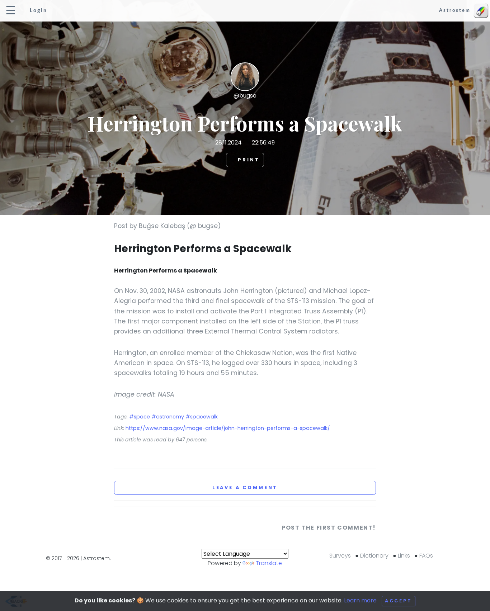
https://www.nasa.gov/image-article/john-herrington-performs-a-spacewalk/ (228, 428)
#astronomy (168, 416)
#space (140, 416)
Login (37, 10)
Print (247, 160)
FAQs (426, 555)
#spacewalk (201, 416)
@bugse (245, 95)
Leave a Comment (245, 487)
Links (404, 555)
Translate (269, 563)
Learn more (360, 600)
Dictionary (374, 555)
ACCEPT (398, 601)
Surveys (340, 555)
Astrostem (456, 10)
